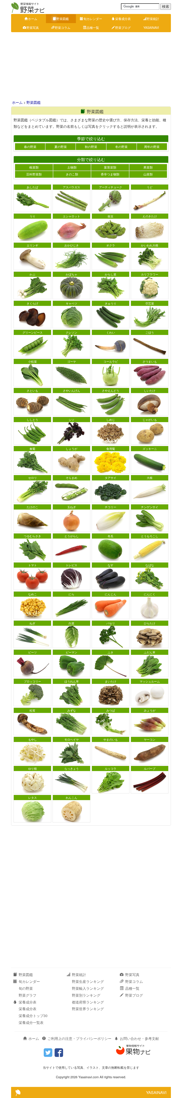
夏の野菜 (60, 146)
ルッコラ (110, 768)
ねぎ (32, 623)
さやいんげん (71, 390)
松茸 (32, 710)
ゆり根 (32, 768)
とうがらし (71, 536)
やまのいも (110, 739)
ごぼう (149, 332)
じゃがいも (149, 419)
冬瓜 (110, 536)
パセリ (110, 623)
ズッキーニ (149, 449)
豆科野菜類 (34, 174)
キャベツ (71, 303)
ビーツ (32, 652)
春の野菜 (30, 146)
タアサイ (110, 478)
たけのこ (32, 507)
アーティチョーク (110, 187)
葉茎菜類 (110, 167)
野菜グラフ (27, 995)
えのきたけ (149, 216)
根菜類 (34, 167)
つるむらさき (32, 536)
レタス (32, 797)
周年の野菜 (152, 146)
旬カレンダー (92, 18)
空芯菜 (149, 303)
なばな (149, 565)
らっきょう (71, 768)
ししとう (32, 419)
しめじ (110, 419)
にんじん (110, 594)
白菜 (71, 623)
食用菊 (110, 449)
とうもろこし (149, 536)
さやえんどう (110, 390)
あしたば (32, 187)
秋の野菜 (91, 146)
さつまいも (149, 361)
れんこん (71, 797)
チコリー (110, 507)
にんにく (149, 594)
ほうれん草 (71, 681)
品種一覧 (93, 27)
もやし (32, 739)
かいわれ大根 (149, 245)
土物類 (72, 167)
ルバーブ (149, 768)
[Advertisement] (91, 66)
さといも (32, 390)
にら (71, 594)
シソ (71, 419)
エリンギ (32, 245)
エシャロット (71, 216)
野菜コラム (62, 27)
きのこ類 (72, 174)
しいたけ (149, 390)
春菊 (32, 449)
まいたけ (110, 681)
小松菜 (32, 361)
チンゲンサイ (149, 507)
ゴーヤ (71, 361)
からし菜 (110, 274)
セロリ (32, 478)
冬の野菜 (121, 146)
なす (110, 565)
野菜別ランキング (86, 995)
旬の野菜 (26, 988)
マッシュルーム (150, 681)
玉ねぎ (71, 507)
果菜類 (148, 167)
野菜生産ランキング (88, 981)
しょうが (71, 449)
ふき (110, 652)
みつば (110, 710)
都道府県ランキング (88, 1002)
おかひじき (71, 245)
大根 (149, 478)
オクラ (110, 245)
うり (32, 216)
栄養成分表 (123, 18)
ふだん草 (149, 652)
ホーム (32, 18)
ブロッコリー (32, 681)
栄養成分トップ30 (33, 1015)
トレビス (71, 565)
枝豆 (110, 216)
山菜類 (148, 174)
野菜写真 (32, 27)
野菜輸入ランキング (88, 988)
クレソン (71, 332)
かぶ (32, 274)
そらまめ (71, 478)
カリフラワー (149, 274)
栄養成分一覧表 (31, 1022)
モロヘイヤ (71, 739)
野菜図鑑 (62, 18)
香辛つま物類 (110, 174)
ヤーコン (149, 739)
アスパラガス (71, 187)
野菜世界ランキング (88, 1008)
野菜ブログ (123, 27)
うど (149, 187)
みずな (71, 710)
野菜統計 (153, 18)
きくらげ (32, 303)
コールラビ (110, 361)
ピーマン (71, 652)
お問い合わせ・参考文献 (139, 1038)
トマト (32, 565)
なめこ (32, 594)
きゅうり (110, 303)
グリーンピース (32, 332)
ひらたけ (149, 623)
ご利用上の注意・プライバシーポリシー (79, 1038)
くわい (110, 332)
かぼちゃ (71, 274)
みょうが (149, 710)
